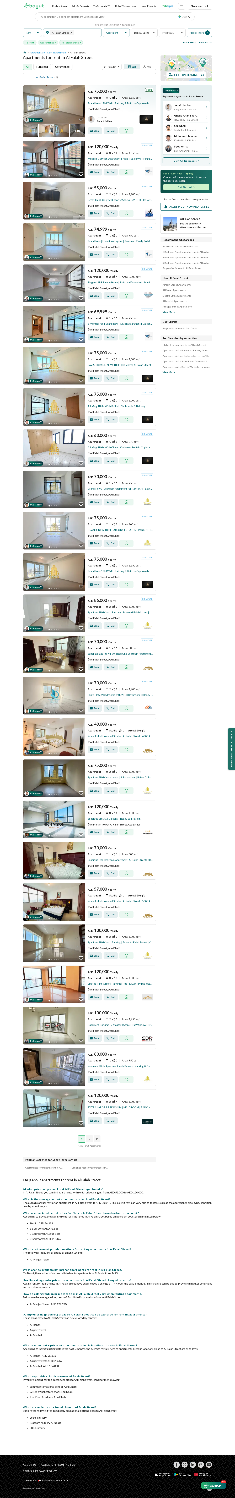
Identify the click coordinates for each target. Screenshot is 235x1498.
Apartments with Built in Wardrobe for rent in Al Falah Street (186, 367)
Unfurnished (62, 66)
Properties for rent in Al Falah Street (182, 268)
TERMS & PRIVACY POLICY (40, 1471)
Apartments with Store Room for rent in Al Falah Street (186, 361)
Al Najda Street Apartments (178, 306)
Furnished (42, 66)
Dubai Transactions (125, 6)
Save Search (205, 42)
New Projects (149, 6)
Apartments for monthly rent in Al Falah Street (43, 1167)
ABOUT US (29, 1464)
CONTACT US (66, 1464)
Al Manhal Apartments (175, 301)
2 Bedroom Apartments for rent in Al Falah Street (186, 257)
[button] (32, 33)
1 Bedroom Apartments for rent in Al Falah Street (186, 252)
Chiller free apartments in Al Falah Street (184, 345)
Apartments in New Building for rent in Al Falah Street (186, 356)
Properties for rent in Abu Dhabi (180, 328)
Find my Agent (60, 6)
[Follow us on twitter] (184, 1465)
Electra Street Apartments (177, 295)
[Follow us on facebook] (176, 1465)
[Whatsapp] (126, 130)
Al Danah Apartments (174, 290)
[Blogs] (167, 6)
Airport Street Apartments (177, 284)
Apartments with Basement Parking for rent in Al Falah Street (186, 350)
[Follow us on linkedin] (193, 1465)
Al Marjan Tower (45, 77)
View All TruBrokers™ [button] (186, 160)
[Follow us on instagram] (201, 1465)
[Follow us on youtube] (209, 1465)
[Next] (97, 1138)
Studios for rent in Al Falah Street (180, 246)
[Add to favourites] (81, 119)
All (27, 66)
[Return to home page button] (33, 6)
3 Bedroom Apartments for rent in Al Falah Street (186, 263)
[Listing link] (89, 111)
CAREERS (47, 1464)
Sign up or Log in (200, 6)
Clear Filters (188, 42)
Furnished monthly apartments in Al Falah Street (89, 1167)
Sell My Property (80, 6)
